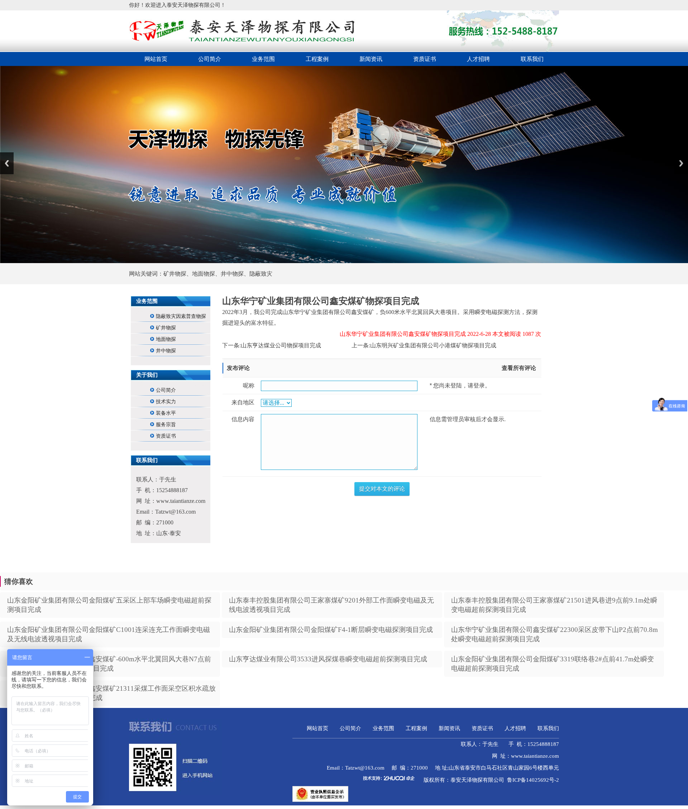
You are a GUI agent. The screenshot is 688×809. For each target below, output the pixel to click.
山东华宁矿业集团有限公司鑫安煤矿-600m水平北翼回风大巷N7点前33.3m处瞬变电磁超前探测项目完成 (109, 663)
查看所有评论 (519, 368)
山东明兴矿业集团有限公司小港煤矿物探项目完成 (433, 345)
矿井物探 (166, 327)
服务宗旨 (166, 424)
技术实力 (166, 401)
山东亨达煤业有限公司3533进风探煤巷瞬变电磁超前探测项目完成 (328, 659)
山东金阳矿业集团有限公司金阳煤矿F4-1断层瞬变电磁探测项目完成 (331, 629)
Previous (7, 163)
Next (681, 163)
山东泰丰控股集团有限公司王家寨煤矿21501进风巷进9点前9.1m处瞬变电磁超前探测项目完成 (554, 604)
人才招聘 (478, 59)
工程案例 (317, 59)
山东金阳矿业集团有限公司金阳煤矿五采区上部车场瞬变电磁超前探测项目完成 (109, 604)
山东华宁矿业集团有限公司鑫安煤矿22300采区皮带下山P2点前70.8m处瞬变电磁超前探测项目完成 (554, 634)
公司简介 (209, 59)
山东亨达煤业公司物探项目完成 (281, 345)
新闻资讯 (370, 59)
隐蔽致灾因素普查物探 (181, 316)
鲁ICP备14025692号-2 (533, 780)
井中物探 (166, 350)
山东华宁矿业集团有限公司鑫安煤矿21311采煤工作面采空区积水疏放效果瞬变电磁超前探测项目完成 (111, 693)
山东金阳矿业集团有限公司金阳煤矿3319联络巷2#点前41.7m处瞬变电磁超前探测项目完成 (552, 663)
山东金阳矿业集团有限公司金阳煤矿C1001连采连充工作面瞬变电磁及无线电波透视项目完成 (108, 634)
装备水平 (166, 413)
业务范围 (263, 59)
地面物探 (166, 339)
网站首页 (155, 59)
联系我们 (532, 59)
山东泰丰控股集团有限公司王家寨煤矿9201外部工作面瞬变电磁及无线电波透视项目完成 (331, 604)
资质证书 (424, 59)
